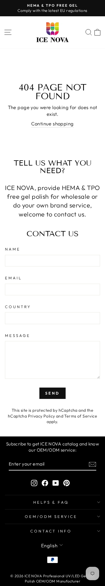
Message (17, 335)
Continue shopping (52, 123)
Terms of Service (80, 416)
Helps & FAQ (51, 502)
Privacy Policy (41, 416)
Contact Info (51, 531)
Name (12, 249)
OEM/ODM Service (51, 516)
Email (13, 278)
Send (52, 393)
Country (18, 306)
